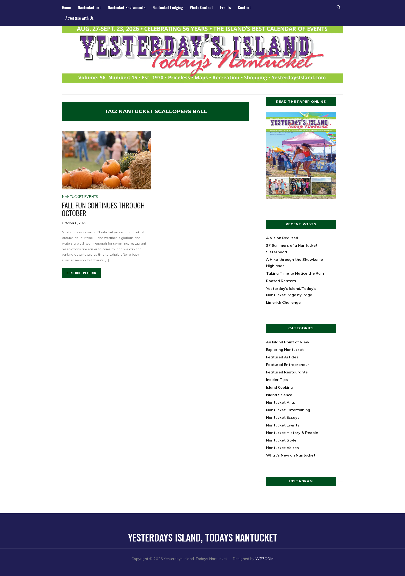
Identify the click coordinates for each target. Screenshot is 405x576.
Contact (244, 7)
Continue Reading (81, 272)
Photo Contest (201, 7)
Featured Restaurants (287, 372)
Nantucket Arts (280, 402)
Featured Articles (282, 357)
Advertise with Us (79, 18)
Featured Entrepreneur (287, 364)
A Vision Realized (282, 237)
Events (225, 7)
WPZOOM (264, 558)
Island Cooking (279, 387)
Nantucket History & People (292, 432)
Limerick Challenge (283, 302)
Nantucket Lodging (168, 7)
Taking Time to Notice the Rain (295, 273)
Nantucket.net (89, 7)
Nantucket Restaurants (127, 7)
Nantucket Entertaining (288, 409)
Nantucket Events (80, 197)
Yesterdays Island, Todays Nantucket (202, 537)
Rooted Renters (281, 280)
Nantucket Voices (282, 447)
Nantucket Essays (283, 417)
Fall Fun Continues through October (103, 209)
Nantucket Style (281, 440)
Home (66, 7)
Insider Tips (277, 379)
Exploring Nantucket (285, 349)
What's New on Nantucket (290, 455)
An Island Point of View (287, 342)
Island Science (279, 394)
